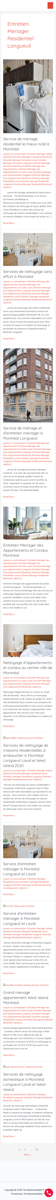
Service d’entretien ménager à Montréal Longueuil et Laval (21, 868)
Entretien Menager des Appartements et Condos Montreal (25, 550)
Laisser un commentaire (14, 154)
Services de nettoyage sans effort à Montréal (27, 274)
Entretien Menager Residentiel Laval (30, 773)
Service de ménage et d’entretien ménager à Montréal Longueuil (23, 433)
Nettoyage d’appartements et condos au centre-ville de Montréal (27, 667)
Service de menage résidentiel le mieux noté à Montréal (26, 143)
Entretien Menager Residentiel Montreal (32, 184)
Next (28, 1154)
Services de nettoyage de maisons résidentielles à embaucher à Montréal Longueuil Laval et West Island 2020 (25, 755)
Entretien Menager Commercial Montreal (32, 157)
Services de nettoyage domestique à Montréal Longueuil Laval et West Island (24, 1082)
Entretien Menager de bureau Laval (20, 160)
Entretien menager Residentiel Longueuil (22, 776)
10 (36, 1149)
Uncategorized (10, 888)
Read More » (9, 222)
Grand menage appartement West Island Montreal (25, 997)
